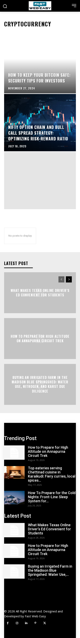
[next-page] (69, 279)
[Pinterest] (35, 623)
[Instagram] (17, 623)
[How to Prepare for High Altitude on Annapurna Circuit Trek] (14, 452)
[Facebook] (7, 623)
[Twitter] (44, 623)
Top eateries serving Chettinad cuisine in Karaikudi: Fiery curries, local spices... (51, 474)
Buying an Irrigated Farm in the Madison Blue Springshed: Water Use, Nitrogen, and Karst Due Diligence (40, 384)
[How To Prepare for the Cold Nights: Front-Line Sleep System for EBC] (14, 498)
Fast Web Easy (35, 616)
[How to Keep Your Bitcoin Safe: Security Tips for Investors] (40, 64)
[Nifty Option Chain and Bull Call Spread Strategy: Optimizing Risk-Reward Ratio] (40, 122)
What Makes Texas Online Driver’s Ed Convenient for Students (40, 292)
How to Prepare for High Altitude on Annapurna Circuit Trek (40, 338)
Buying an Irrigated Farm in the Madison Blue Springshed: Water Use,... (50, 570)
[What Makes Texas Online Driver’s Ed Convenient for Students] (14, 530)
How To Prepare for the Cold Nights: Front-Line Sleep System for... (51, 497)
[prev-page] (61, 279)
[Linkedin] (26, 623)
